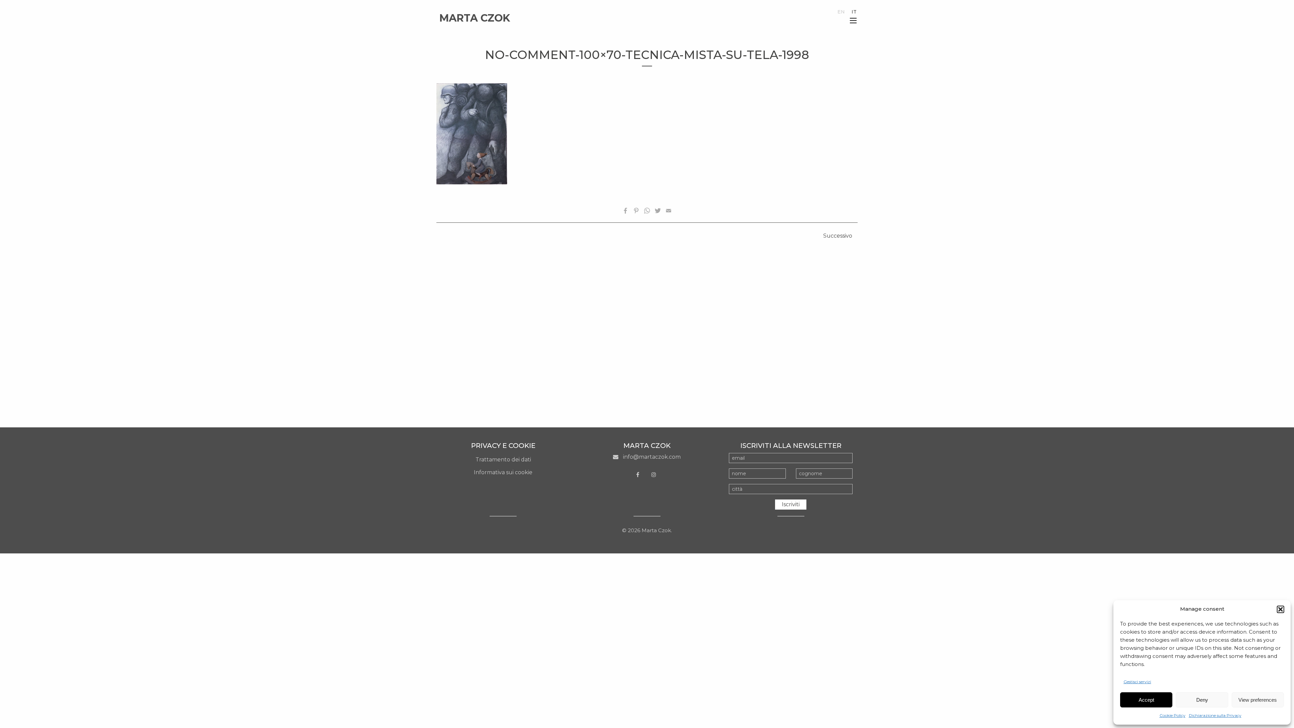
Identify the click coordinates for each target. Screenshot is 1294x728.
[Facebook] (625, 212)
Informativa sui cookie (503, 472)
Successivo (837, 236)
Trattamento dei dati (503, 459)
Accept (1146, 700)
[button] (1280, 609)
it (854, 11)
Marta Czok (474, 18)
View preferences (1257, 700)
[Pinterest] (636, 212)
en (841, 11)
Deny (1202, 700)
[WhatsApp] (647, 212)
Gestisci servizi (1137, 681)
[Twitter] (657, 212)
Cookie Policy (1172, 715)
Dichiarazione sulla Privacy (1215, 715)
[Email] (668, 212)
